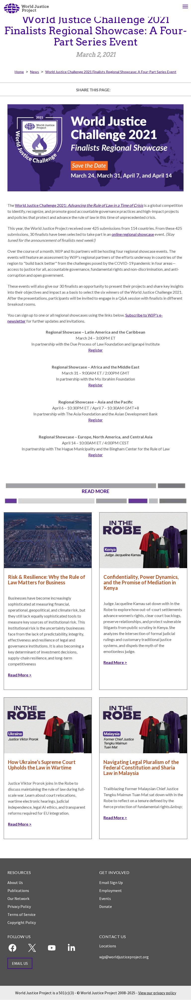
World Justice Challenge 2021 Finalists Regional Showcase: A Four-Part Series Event (110, 72)
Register (95, 350)
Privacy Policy (19, 906)
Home (19, 72)
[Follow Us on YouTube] (52, 948)
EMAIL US (20, 963)
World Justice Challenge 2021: (79, 205)
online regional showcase (133, 234)
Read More (18, 674)
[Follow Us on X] (32, 948)
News (34, 72)
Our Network (18, 898)
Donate (105, 906)
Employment (110, 890)
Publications (18, 890)
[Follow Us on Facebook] (12, 948)
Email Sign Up (111, 882)
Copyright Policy (21, 922)
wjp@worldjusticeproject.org (124, 956)
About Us (15, 882)
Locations (107, 945)
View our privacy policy (157, 992)
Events (105, 898)
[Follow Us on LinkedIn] (71, 948)
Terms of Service (21, 914)
